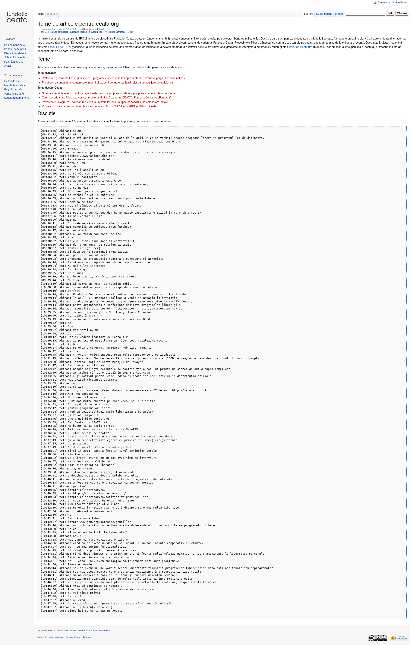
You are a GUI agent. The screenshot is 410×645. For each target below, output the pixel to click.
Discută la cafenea (15, 53)
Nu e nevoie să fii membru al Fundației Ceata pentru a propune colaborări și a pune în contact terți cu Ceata (108, 93)
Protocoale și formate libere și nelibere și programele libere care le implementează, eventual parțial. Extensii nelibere (114, 78)
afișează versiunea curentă (84, 32)
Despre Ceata (73, 637)
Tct (80, 29)
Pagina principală (14, 45)
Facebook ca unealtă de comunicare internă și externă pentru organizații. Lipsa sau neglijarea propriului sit (107, 82)
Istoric (339, 13)
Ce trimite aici (12, 81)
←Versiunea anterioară (56, 32)
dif (42, 32)
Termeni (87, 637)
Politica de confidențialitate (50, 637)
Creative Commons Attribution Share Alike (88, 630)
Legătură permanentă (16, 97)
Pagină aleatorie (13, 61)
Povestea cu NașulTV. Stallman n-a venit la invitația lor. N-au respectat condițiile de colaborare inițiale (105, 102)
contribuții (98, 29)
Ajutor (7, 65)
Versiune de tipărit (14, 93)
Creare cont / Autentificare (392, 2)
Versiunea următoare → (117, 32)
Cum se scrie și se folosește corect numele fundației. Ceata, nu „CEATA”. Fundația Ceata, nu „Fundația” (106, 97)
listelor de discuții (298, 46)
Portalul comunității (15, 49)
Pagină (40, 13)
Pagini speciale (13, 89)
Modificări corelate (15, 85)
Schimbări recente (14, 57)
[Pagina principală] (17, 17)
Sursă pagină (324, 13)
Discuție (87, 29)
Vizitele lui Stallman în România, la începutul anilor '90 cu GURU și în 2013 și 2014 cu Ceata (99, 106)
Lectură (308, 13)
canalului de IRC (58, 46)
